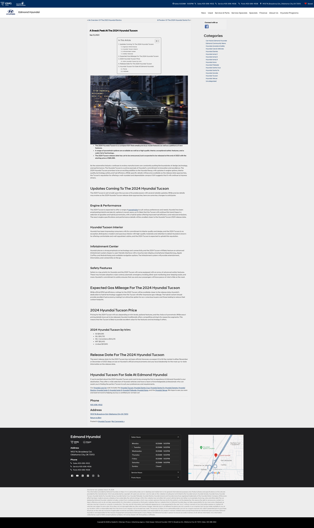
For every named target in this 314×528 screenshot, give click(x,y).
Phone (125, 69)
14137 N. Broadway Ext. (99, 414)
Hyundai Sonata (171, 388)
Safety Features (128, 54)
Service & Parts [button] (222, 13)
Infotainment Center (129, 51)
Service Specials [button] (239, 13)
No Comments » (118, 421)
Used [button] (210, 13)
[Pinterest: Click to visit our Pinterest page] (88, 476)
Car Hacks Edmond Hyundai (216, 41)
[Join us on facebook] (207, 27)
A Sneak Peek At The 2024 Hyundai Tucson (114, 30)
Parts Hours (136, 478)
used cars (136, 494)
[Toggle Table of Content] (156, 41)
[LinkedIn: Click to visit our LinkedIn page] (82, 476)
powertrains (133, 210)
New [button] (203, 13)
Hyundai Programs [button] (289, 13)
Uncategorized (211, 81)
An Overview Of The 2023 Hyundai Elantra (105, 20)
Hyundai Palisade (130, 390)
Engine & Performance (130, 47)
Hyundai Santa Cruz (142, 388)
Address (125, 71)
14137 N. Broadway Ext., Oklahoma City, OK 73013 (281, 4)
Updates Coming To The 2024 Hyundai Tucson (137, 44)
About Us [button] (273, 13)
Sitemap (122, 522)
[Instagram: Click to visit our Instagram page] (93, 476)
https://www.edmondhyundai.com (132, 492)
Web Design (150, 522)
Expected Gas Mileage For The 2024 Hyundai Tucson (139, 56)
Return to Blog (95, 418)
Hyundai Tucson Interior (130, 49)
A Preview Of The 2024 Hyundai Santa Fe (173, 20)
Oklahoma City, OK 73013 (118, 414)
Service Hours (136, 473)
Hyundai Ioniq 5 (103, 390)
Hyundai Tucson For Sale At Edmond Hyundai (137, 66)
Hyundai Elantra (212, 52)
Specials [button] (253, 13)
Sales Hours (136, 437)
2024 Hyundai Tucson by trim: (132, 61)
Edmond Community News (216, 43)
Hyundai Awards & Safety (215, 46)
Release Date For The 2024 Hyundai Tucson (136, 64)
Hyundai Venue (161, 390)
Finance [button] (263, 13)
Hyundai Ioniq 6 (116, 390)
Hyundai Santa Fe (157, 388)
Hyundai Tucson (127, 388)
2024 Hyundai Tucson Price (130, 59)
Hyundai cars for (100, 388)
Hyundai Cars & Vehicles (215, 49)
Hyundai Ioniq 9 (212, 60)
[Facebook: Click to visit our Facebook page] (72, 476)
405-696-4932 (96, 405)
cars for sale (150, 494)
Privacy (128, 522)
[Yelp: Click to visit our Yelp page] (98, 476)
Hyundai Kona (142, 390)
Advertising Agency (138, 522)
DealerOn (114, 522)
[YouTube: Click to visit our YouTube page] (77, 476)
